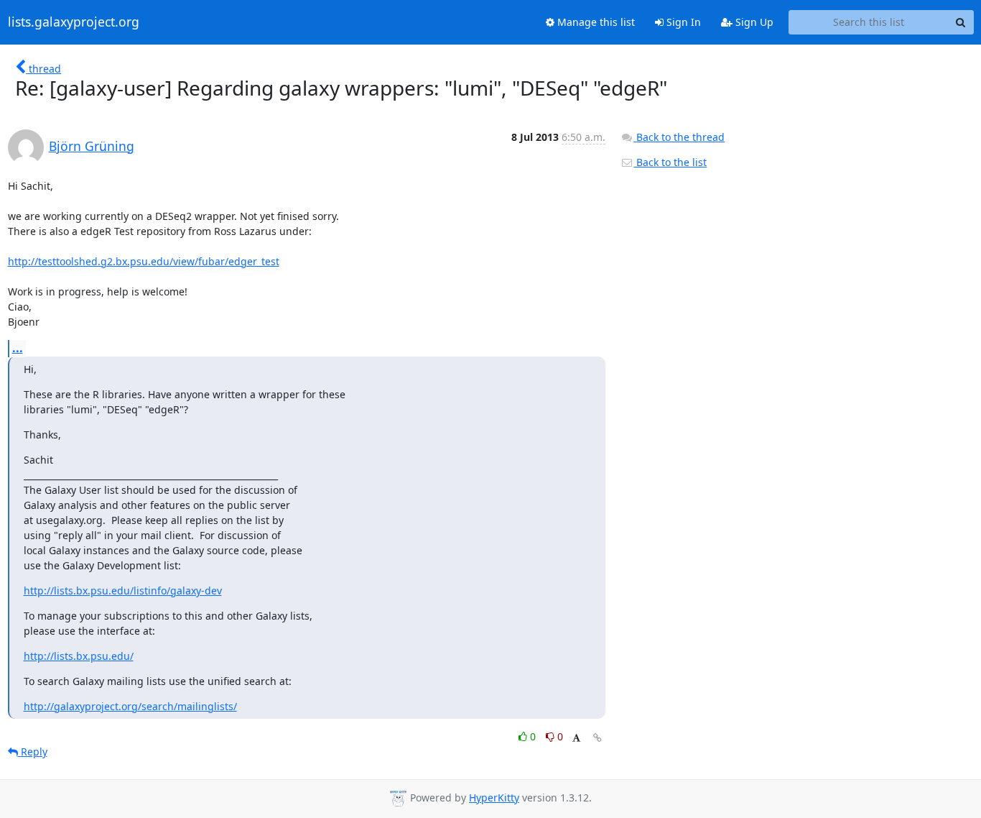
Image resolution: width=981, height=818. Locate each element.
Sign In (682, 22)
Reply (32, 751)
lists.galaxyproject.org (73, 22)
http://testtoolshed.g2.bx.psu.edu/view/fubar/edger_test (143, 261)
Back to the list (670, 162)
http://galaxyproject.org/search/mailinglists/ (130, 706)
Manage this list (594, 22)
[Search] (961, 22)
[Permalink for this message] (597, 738)
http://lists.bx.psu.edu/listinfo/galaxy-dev (123, 590)
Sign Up (753, 22)
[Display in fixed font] (576, 738)
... (17, 348)
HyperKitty (494, 797)
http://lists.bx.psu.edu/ (79, 656)
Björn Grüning (91, 146)
